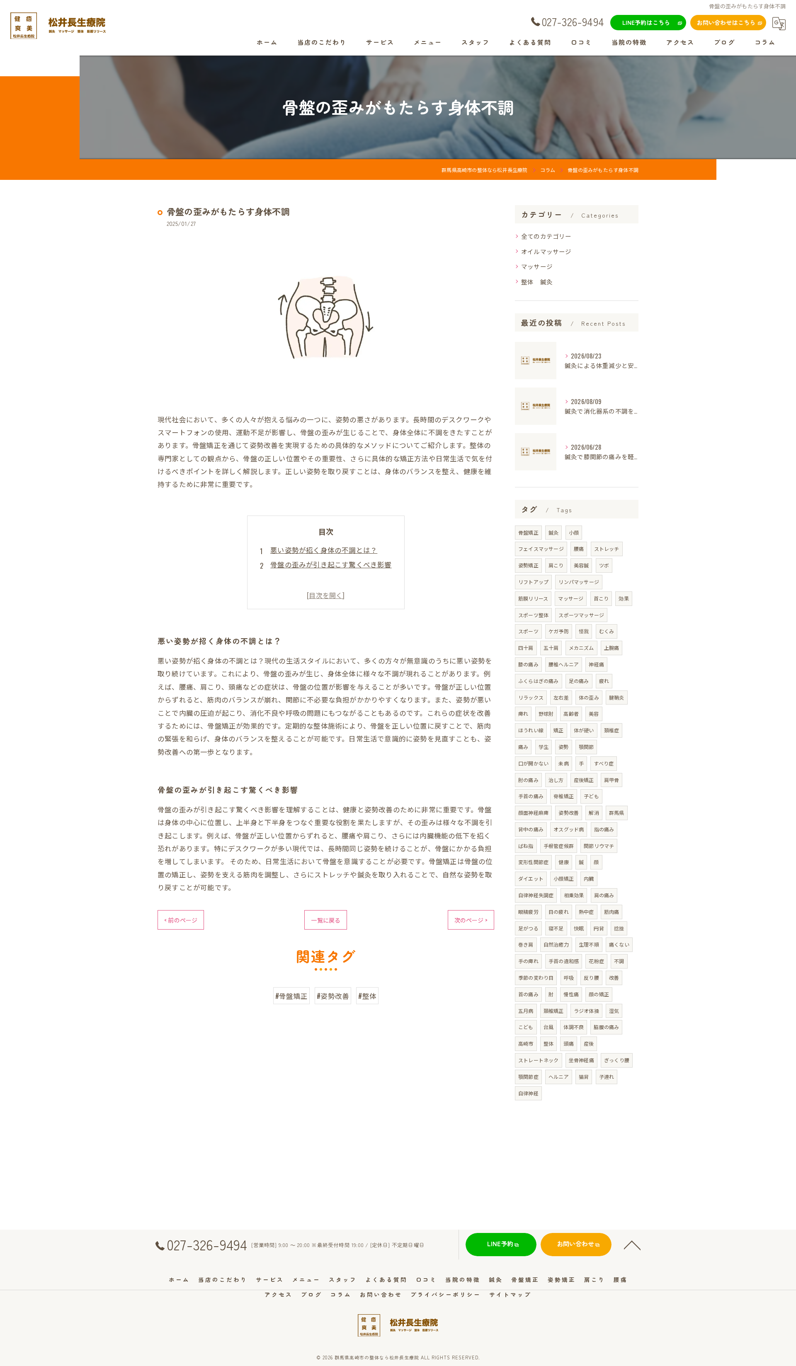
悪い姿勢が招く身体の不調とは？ (323, 550)
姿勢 (563, 746)
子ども (591, 795)
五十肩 (551, 647)
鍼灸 (553, 532)
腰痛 (579, 548)
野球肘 (546, 713)
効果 (624, 598)
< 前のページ (180, 920)
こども (526, 1026)
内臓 (589, 878)
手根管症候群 (559, 845)
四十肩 (526, 647)
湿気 (614, 1010)
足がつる (528, 928)
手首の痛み (531, 795)
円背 (599, 928)
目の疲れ (558, 911)
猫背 (584, 1076)
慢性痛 (571, 994)
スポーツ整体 (533, 614)
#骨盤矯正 (291, 996)
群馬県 (616, 812)
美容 (594, 713)
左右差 (561, 697)
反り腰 (591, 977)
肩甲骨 (611, 779)
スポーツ (528, 631)
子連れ (606, 1076)
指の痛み (604, 829)
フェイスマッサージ (541, 548)
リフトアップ (533, 581)
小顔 (574, 532)
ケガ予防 (558, 631)
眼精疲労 (528, 911)
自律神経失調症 (535, 895)
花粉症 (596, 960)
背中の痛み (531, 829)
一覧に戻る (325, 920)
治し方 (556, 779)
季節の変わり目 (535, 977)
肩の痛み (604, 895)
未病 (563, 763)
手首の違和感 (563, 960)
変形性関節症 (533, 861)
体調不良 (573, 1026)
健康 (563, 861)
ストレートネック (538, 1059)
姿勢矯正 (528, 565)
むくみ (606, 631)
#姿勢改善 (333, 996)
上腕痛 (611, 647)
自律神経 (528, 1093)
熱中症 (586, 911)
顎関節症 (528, 1076)
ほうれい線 (531, 730)
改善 (614, 977)
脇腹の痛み (606, 1026)
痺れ (523, 713)
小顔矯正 (563, 878)
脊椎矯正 (563, 795)
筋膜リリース (533, 598)
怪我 (584, 631)
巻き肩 (526, 944)
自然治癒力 (556, 944)
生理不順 (589, 944)
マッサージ (537, 266)
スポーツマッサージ (581, 614)
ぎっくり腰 (616, 1059)
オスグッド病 (568, 829)
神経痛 (596, 664)
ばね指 (526, 845)
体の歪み (589, 697)
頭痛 (568, 1043)
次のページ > (471, 920)
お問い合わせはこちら (726, 22)
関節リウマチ (599, 845)
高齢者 (571, 713)
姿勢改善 (568, 812)
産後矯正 (584, 779)
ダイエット (531, 878)
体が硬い (584, 730)
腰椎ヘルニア (563, 664)
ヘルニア (558, 1076)
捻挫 (619, 928)
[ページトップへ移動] (632, 1244)
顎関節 (586, 746)
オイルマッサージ (546, 251)
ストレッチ (606, 548)
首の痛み (528, 994)
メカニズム (581, 647)
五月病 (526, 1010)
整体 (548, 1043)
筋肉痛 (611, 911)
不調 (619, 960)
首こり (601, 598)
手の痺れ (528, 960)
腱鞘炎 (616, 697)
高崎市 (526, 1043)
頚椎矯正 (554, 1010)
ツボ (604, 565)
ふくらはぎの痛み (538, 680)
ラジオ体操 (586, 1010)
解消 (594, 812)
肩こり (556, 565)
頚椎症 (611, 730)
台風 (548, 1026)
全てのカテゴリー (546, 236)
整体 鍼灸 (537, 281)
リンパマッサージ (578, 581)
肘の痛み (528, 779)
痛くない (619, 944)
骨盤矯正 (528, 532)
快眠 (579, 928)
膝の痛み (528, 664)
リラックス (531, 697)
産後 (589, 1043)
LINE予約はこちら (646, 22)
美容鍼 (581, 565)
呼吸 (569, 977)
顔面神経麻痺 (533, 812)
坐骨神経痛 (581, 1059)
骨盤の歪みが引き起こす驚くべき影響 (330, 564)
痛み (523, 746)
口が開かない (533, 763)
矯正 (558, 730)
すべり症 (604, 763)
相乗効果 (574, 895)
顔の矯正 (599, 994)
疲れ (604, 680)
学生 (543, 746)
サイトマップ (510, 1294)
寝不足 (556, 928)
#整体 (367, 996)
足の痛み (579, 680)
